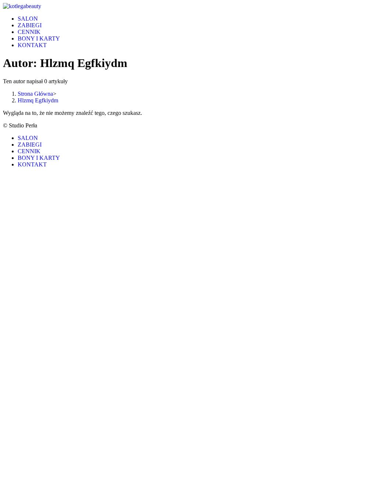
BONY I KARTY (39, 158)
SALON (28, 138)
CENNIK (29, 151)
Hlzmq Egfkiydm (38, 100)
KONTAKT (32, 164)
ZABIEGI (30, 144)
